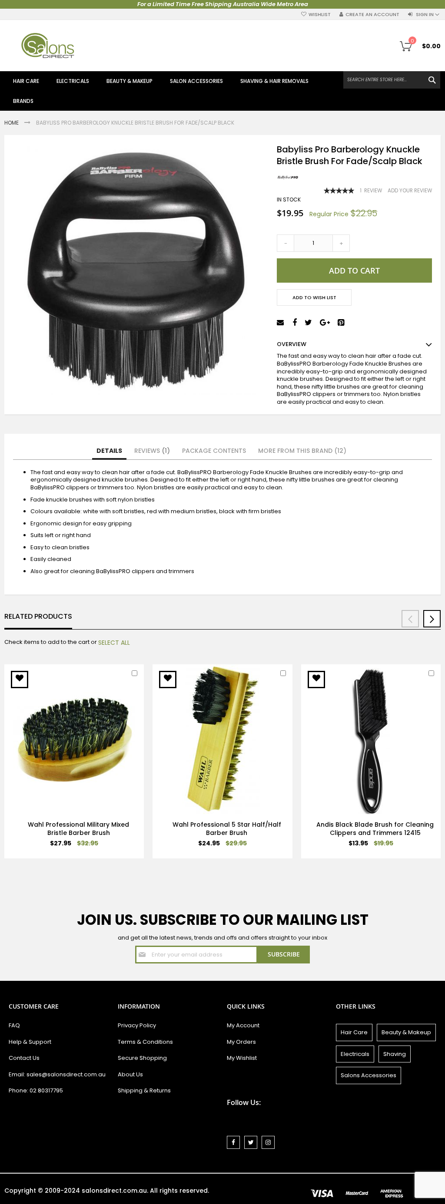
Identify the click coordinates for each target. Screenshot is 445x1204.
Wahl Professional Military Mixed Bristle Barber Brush (78, 828)
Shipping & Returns (144, 1090)
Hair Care (354, 1032)
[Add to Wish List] (19, 679)
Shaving (394, 1054)
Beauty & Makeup (406, 1032)
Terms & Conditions (145, 1042)
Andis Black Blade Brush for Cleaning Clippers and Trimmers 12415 (375, 828)
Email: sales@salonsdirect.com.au (57, 1074)
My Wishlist (242, 1058)
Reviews (150, 450)
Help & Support (30, 1042)
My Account (243, 1025)
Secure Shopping (142, 1058)
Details (109, 450)
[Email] (281, 323)
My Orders (241, 1042)
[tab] (109, 451)
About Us (130, 1074)
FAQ (14, 1025)
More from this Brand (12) (302, 450)
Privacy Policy (137, 1025)
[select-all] (114, 642)
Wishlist (320, 14)
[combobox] (392, 80)
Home (12, 122)
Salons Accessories (368, 1075)
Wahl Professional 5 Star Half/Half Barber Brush (227, 828)
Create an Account (372, 14)
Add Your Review (410, 190)
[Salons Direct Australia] (47, 45)
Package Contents (214, 450)
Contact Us (24, 1058)
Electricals (355, 1054)
